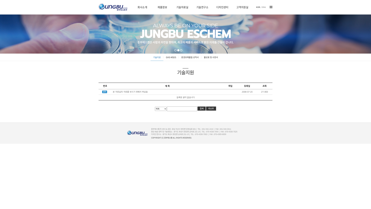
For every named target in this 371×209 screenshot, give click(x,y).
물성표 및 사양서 (211, 57)
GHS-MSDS (171, 57)
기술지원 (157, 57)
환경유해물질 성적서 (190, 57)
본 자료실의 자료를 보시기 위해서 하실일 (130, 92)
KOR (258, 7)
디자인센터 (222, 7)
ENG (264, 7)
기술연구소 (202, 7)
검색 (201, 109)
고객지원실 (242, 7)
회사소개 (142, 7)
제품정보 (162, 7)
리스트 (211, 109)
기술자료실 (182, 7)
